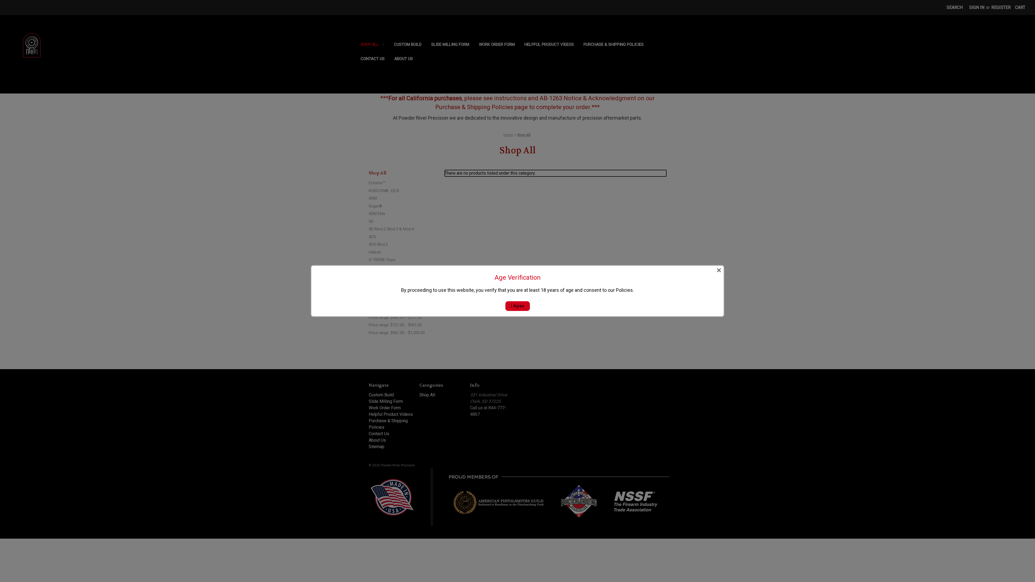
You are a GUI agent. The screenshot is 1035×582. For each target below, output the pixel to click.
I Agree (518, 306)
